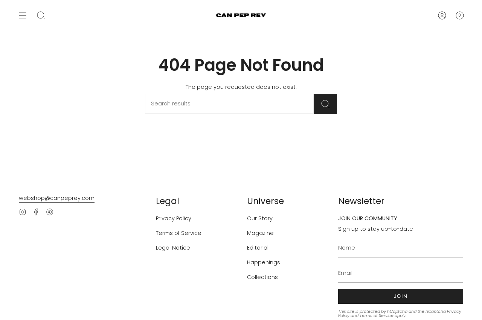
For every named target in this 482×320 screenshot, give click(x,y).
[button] (41, 15)
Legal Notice (173, 247)
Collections (262, 277)
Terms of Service (178, 233)
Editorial (257, 247)
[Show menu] (22, 15)
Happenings (263, 262)
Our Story (260, 218)
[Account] (442, 15)
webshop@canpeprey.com (57, 198)
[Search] (325, 104)
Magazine (260, 233)
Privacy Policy (173, 218)
